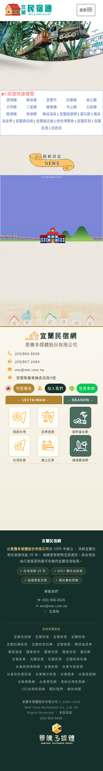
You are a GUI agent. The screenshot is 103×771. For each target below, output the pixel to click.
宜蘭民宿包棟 (42, 644)
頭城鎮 (11, 100)
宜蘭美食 (19, 659)
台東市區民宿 (72, 667)
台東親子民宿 (46, 674)
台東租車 (67, 674)
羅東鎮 (51, 107)
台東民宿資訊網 (28, 667)
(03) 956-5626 (51, 600)
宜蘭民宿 (84, 121)
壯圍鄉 (71, 100)
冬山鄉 (71, 107)
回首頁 (56, 128)
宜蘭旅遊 (64, 644)
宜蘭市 (51, 100)
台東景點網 (26, 682)
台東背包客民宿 (19, 674)
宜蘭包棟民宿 (17, 644)
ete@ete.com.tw (51, 606)
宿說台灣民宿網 (73, 682)
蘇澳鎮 (11, 114)
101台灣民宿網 (33, 689)
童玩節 (85, 114)
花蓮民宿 (37, 659)
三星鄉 (31, 107)
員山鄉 (91, 100)
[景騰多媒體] (51, 733)
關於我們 (56, 689)
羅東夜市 (33, 652)
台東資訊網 (48, 682)
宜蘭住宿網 (22, 637)
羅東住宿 (51, 652)
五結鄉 (91, 107)
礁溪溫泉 (49, 114)
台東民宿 (51, 667)
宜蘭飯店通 (45, 121)
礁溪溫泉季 (83, 644)
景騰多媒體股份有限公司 (40, 702)
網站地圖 (74, 689)
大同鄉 (11, 107)
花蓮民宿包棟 (76, 659)
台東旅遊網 (87, 674)
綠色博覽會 (65, 121)
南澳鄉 (31, 114)
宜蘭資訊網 (24, 121)
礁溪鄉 (31, 100)
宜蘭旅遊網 (68, 114)
